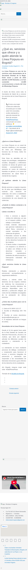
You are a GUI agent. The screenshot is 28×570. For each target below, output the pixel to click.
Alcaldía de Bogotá (17, 374)
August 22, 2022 (11, 133)
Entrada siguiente (14, 393)
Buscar (4, 406)
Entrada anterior (14, 388)
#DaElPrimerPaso (12, 119)
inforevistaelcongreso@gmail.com (15, 520)
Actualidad (5, 66)
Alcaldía (10, 66)
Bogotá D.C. (17, 66)
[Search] (18, 13)
